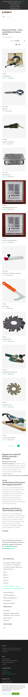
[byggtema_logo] (6, 12)
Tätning (5, 580)
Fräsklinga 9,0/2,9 (6, 339)
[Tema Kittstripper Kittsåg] (14, 422)
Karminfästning (8, 559)
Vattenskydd (7, 624)
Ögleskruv (4, 109)
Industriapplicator (6, 76)
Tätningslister (7, 600)
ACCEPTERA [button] (15, 693)
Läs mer (5, 531)
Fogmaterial (7, 606)
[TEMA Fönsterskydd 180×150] (14, 225)
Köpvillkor (4, 670)
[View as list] (19, 44)
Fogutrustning (7, 618)
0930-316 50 (22, 1)
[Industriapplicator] (14, 60)
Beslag (5, 575)
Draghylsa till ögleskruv (8, 142)
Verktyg (5, 577)
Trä (4, 628)
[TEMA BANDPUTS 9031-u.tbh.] (14, 356)
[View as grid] (16, 44)
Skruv (4, 572)
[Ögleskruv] (14, 93)
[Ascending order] (24, 40)
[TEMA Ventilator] (14, 159)
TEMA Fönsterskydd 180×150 (9, 240)
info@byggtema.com (8, 548)
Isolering (5, 583)
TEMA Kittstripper (8, 592)
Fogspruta (6, 620)
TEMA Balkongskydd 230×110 (9, 207)
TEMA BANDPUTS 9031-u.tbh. (9, 372)
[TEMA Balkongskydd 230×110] (14, 192)
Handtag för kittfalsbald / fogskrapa (11, 273)
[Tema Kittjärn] (14, 291)
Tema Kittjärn (5, 306)
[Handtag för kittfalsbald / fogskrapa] (14, 258)
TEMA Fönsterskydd (8, 595)
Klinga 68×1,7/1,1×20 (7, 405)
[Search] (22, 12)
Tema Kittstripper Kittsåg (8, 437)
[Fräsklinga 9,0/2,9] (14, 324)
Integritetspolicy (6, 693)
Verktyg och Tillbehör (9, 603)
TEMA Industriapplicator (10, 598)
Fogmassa (6, 610)
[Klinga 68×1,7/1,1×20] (14, 389)
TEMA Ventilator (6, 174)
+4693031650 (8, 546)
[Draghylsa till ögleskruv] (14, 126)
